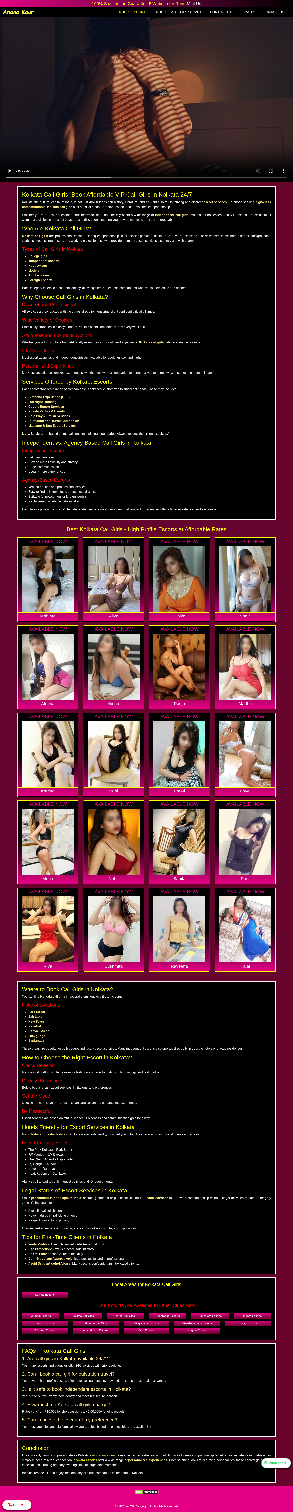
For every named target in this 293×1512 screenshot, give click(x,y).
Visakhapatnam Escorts (197, 1323)
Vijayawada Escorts (146, 1323)
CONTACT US (273, 12)
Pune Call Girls (125, 1315)
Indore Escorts (252, 1315)
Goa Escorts (146, 1330)
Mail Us (194, 3)
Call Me (19, 1505)
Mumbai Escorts (40, 1315)
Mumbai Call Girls (96, 1323)
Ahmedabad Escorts (95, 1330)
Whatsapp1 (278, 1463)
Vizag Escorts (248, 1323)
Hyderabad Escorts (168, 1315)
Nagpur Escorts (197, 1330)
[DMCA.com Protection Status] (147, 1491)
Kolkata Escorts (45, 1294)
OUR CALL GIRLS (223, 12)
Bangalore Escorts (210, 1315)
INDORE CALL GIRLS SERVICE (178, 12)
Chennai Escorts (44, 1330)
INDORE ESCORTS (132, 12)
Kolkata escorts (85, 1460)
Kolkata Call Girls (83, 1315)
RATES (250, 12)
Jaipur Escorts (45, 1323)
